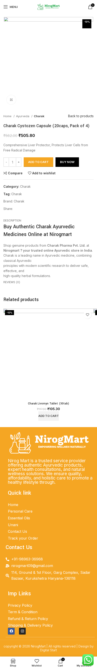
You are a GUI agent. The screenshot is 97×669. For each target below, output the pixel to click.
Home (7, 116)
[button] (48, 416)
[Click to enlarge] (11, 99)
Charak (39, 116)
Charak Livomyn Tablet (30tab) (48, 403)
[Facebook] (11, 631)
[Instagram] (22, 631)
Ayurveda (23, 116)
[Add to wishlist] (87, 315)
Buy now (67, 162)
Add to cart (38, 162)
